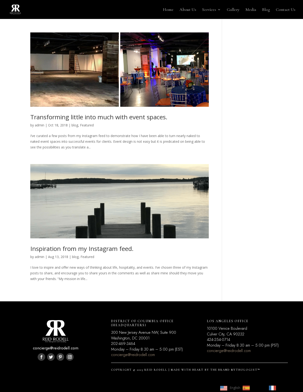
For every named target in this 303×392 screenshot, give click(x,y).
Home (168, 10)
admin (39, 125)
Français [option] (284, 387)
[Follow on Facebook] (41, 357)
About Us (187, 10)
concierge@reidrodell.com (133, 354)
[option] (253, 388)
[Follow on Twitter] (51, 357)
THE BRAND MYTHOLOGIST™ (235, 369)
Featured (87, 125)
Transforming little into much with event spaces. (98, 117)
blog (74, 125)
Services (209, 10)
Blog (266, 10)
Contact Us (285, 10)
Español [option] (258, 387)
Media (250, 10)
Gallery (233, 10)
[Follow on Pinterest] (60, 357)
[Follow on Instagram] (70, 357)
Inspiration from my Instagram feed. (82, 248)
